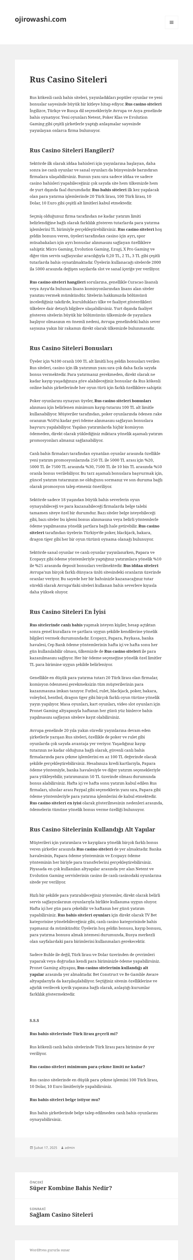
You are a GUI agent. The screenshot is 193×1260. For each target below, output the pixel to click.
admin (70, 1147)
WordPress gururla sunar (50, 1250)
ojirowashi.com (40, 19)
